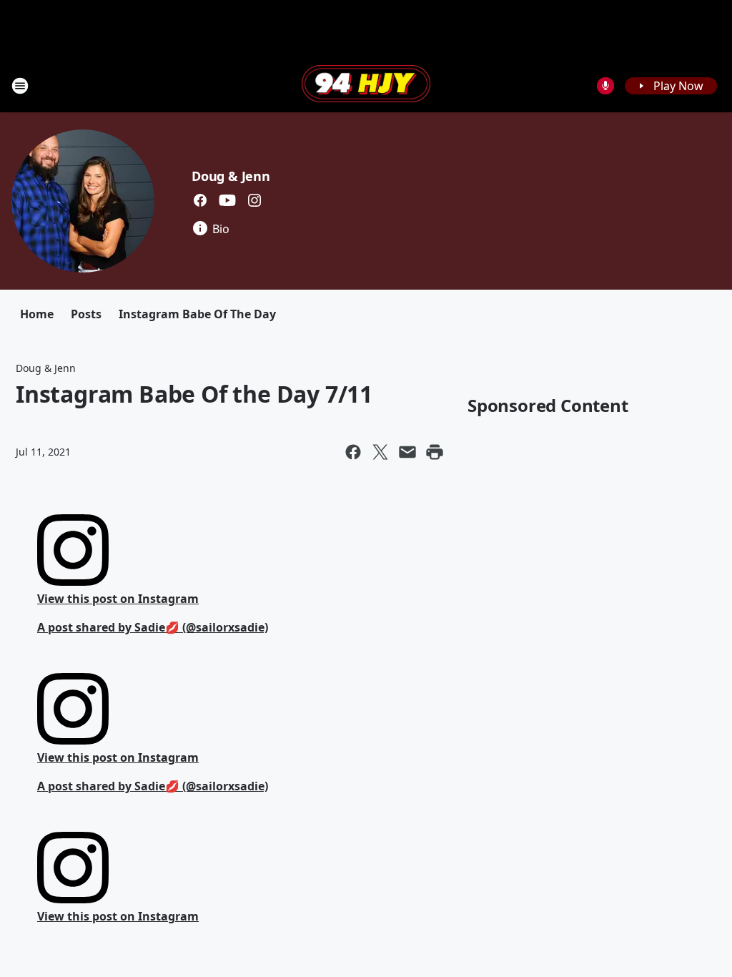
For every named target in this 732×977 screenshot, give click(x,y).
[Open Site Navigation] (20, 85)
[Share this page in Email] (407, 452)
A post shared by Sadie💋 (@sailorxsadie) (152, 627)
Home (37, 314)
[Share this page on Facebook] (353, 452)
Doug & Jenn (231, 176)
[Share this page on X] (380, 452)
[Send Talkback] (605, 85)
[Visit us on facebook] (200, 200)
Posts (86, 314)
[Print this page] (435, 452)
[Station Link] (366, 85)
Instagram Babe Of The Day (197, 314)
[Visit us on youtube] (227, 200)
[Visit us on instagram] (254, 200)
